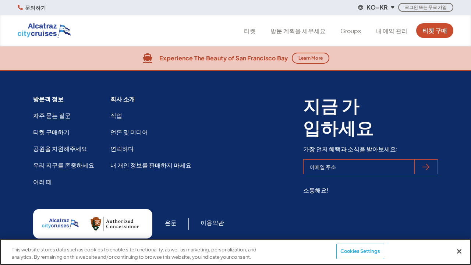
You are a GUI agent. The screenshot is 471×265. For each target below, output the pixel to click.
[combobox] (376, 7)
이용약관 (212, 222)
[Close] (459, 251)
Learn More (310, 58)
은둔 (171, 222)
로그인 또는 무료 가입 (426, 7)
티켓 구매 (434, 30)
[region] (235, 252)
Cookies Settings (360, 251)
